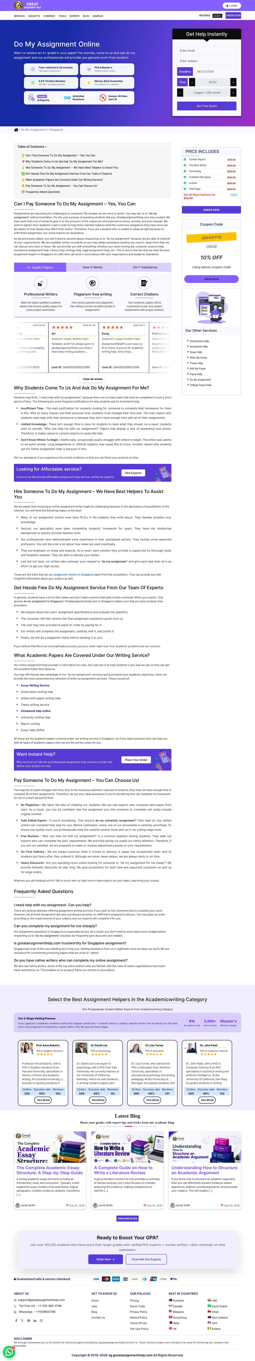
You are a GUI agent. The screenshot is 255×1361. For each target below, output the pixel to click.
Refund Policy (138, 1317)
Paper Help (196, 374)
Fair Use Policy (139, 1328)
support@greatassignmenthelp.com (41, 1300)
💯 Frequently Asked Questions (40, 192)
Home (95, 1300)
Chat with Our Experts (146, 1259)
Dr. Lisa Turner (154, 1045)
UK (175, 1328)
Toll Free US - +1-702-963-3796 (40, 1306)
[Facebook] (16, 1320)
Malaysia (178, 1311)
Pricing (134, 1300)
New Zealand (220, 1317)
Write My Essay (198, 357)
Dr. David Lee (99, 1045)
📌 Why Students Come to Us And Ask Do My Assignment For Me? (62, 161)
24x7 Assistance (145, 267)
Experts (74, 16)
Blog (86, 16)
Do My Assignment (200, 379)
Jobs (94, 1306)
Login (233, 5)
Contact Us (98, 1317)
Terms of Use (138, 1323)
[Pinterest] (28, 1320)
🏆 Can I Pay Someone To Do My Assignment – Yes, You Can (58, 155)
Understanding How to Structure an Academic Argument (204, 1170)
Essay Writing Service (35, 685)
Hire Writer (43, 1100)
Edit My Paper (198, 368)
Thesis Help (196, 363)
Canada (177, 1306)
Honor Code (137, 1306)
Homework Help (199, 346)
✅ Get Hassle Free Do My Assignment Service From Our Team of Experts (66, 173)
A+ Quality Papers (40, 267)
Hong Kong (179, 1317)
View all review (93, 379)
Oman (215, 1311)
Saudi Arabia (219, 1306)
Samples (98, 16)
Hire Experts (133, 473)
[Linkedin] (35, 1320)
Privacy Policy (138, 1311)
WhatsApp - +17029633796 (37, 1311)
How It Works (93, 267)
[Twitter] (22, 1320)
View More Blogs (127, 1218)
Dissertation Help (199, 341)
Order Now (233, 15)
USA (214, 1323)
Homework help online (35, 711)
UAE (214, 1300)
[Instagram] (41, 1320)
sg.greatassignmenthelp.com (130, 1355)
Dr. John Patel (208, 1045)
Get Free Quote (207, 106)
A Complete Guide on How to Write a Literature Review (123, 1170)
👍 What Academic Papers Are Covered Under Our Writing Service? (62, 179)
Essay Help (196, 352)
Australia (178, 1300)
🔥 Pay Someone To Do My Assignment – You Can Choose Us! (59, 185)
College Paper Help (201, 385)
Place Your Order (136, 760)
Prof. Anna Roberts (48, 1045)
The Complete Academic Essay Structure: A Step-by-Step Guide (49, 1170)
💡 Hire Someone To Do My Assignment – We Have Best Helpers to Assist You (69, 167)
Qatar (176, 1323)
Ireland (216, 1328)
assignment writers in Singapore (73, 574)
